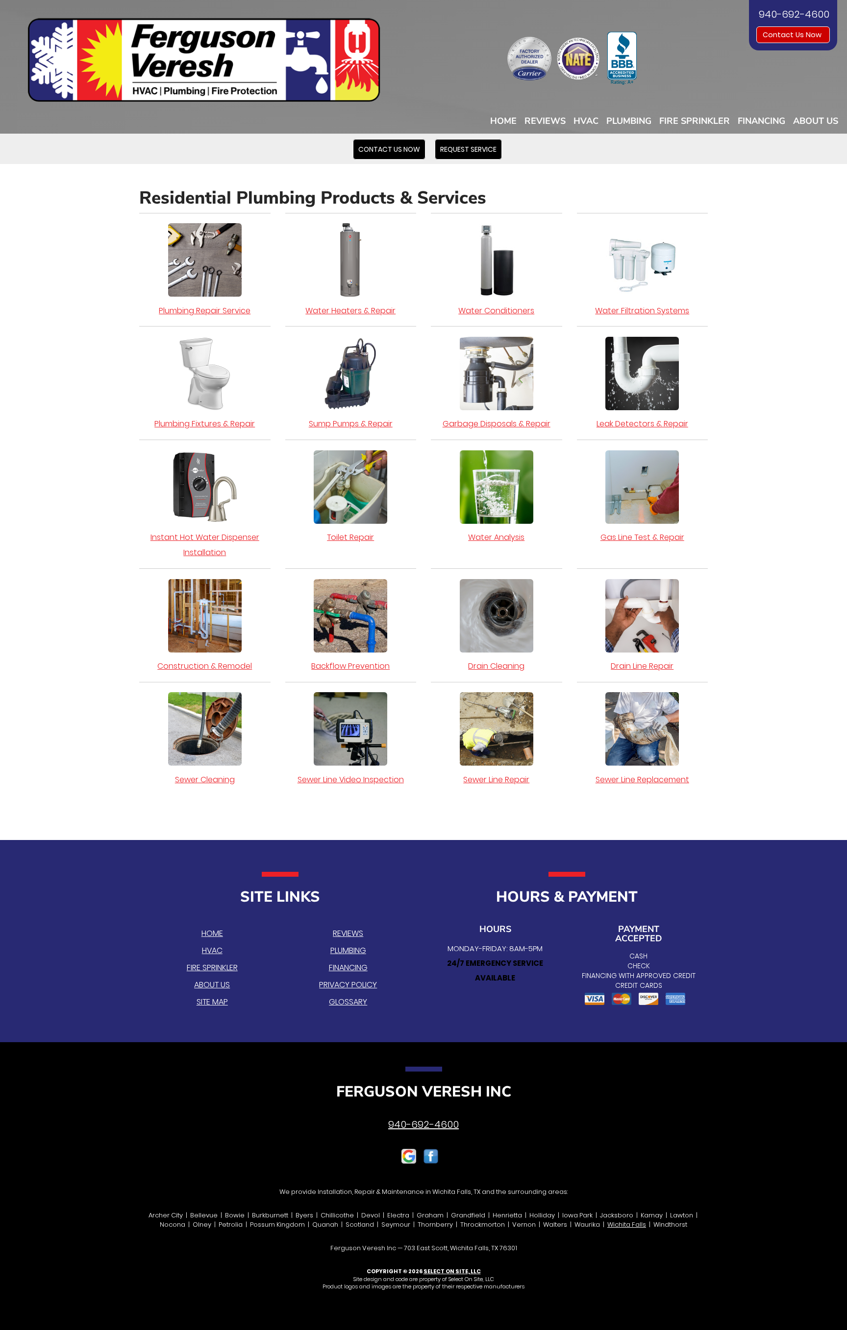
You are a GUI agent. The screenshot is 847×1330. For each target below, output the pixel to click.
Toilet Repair (350, 537)
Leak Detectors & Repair (642, 423)
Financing (761, 121)
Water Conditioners (496, 310)
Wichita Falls (626, 1224)
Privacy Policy (348, 984)
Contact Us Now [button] (793, 35)
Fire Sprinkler (694, 121)
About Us (815, 121)
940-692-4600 (423, 1124)
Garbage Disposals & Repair (496, 423)
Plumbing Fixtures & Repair (204, 423)
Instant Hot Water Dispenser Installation (204, 545)
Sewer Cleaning (205, 779)
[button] (389, 149)
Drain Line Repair (642, 666)
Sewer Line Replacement (642, 779)
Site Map (212, 1001)
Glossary (348, 1001)
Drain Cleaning (496, 666)
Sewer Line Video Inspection (351, 779)
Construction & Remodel (204, 666)
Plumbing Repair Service (204, 310)
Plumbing (628, 121)
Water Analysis (496, 537)
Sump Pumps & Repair (351, 423)
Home (503, 121)
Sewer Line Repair (496, 779)
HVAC (585, 121)
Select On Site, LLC (452, 1271)
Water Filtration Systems (642, 310)
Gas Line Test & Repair (642, 537)
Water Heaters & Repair (350, 310)
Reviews (545, 121)
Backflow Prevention (350, 666)
